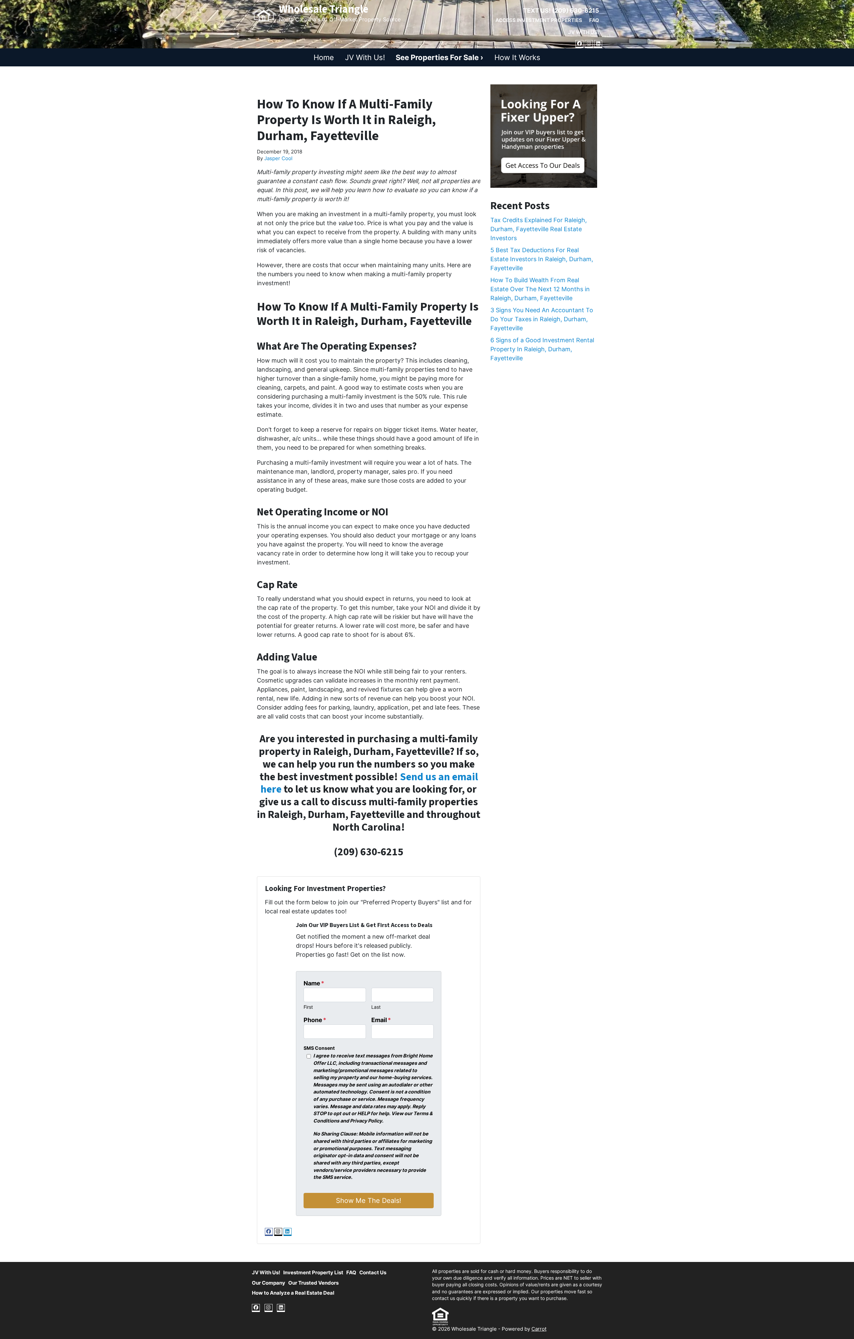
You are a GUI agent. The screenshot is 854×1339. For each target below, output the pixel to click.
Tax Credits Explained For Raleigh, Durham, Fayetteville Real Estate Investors (538, 229)
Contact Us (372, 1272)
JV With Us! (583, 32)
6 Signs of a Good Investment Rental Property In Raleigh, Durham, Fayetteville (542, 349)
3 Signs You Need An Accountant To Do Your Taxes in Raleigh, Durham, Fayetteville (541, 319)
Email (381, 1019)
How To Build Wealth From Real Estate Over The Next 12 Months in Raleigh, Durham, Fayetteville (540, 289)
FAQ (594, 20)
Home (324, 57)
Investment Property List (313, 1272)
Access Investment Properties (538, 20)
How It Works (517, 57)
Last (376, 1007)
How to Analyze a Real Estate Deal (293, 1293)
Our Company (268, 1283)
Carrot (538, 1329)
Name (314, 983)
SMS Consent (319, 1048)
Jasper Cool (278, 158)
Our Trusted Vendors (313, 1283)
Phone (315, 1019)
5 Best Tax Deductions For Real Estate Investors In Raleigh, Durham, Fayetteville (541, 259)
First (308, 1007)
